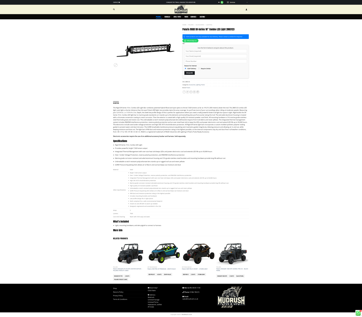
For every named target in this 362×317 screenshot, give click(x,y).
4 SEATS (159, 274)
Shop (115, 288)
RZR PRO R (185, 274)
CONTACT (115, 2)
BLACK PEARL (240, 276)
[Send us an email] (219, 2)
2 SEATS (127, 276)
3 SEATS (232, 276)
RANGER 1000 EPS (222, 276)
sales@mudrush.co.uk (190, 299)
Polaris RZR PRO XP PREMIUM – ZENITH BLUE (162, 269)
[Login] (246, 9)
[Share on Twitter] (187, 91)
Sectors (202, 17)
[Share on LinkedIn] (197, 91)
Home (184, 25)
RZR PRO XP (152, 274)
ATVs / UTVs (177, 17)
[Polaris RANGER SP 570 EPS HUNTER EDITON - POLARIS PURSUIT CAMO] (129, 253)
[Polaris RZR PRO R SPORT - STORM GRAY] (198, 253)
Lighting (209, 25)
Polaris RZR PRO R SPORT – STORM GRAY (195, 269)
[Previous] (113, 263)
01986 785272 (194, 292)
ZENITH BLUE (167, 274)
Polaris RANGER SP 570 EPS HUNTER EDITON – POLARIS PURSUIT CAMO (127, 269)
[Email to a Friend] (191, 91)
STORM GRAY (201, 274)
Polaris (158, 17)
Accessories (200, 25)
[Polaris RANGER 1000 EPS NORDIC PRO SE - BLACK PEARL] (232, 253)
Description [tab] (116, 103)
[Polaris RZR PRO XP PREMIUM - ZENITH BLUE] (164, 253)
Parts (186, 17)
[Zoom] (115, 65)
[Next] (248, 263)
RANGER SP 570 (118, 276)
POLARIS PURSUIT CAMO (120, 279)
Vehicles (167, 17)
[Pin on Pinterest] (194, 91)
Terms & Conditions (120, 299)
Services (193, 17)
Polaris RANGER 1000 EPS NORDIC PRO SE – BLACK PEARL (232, 269)
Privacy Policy (118, 296)
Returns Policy (118, 292)
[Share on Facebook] (184, 91)
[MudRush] (181, 9)
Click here (152, 290)
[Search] (114, 9)
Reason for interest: (190, 66)
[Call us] (222, 2)
